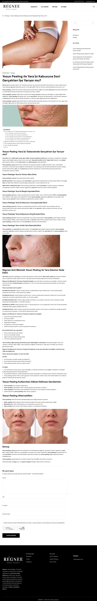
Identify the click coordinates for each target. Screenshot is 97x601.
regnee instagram (26, 462)
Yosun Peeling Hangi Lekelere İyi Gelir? (83, 54)
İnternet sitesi (6, 514)
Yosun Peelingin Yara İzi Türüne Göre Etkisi (16, 133)
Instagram (29, 562)
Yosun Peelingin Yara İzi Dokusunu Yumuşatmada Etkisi (19, 136)
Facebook (28, 556)
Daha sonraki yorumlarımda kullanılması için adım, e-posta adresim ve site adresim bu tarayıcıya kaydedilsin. (34, 523)
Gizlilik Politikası (54, 559)
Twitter (28, 559)
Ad (3, 497)
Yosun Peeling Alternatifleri (11, 145)
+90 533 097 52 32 (79, 1)
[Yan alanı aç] (94, 7)
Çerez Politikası (54, 556)
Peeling (7, 16)
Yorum (4, 478)
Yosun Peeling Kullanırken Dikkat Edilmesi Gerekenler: (17, 143)
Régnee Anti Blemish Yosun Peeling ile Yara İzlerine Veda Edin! (19, 141)
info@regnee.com (90, 1)
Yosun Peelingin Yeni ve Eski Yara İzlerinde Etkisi (17, 139)
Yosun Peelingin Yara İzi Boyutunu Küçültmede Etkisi (18, 138)
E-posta (5, 505)
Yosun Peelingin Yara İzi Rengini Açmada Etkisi (17, 135)
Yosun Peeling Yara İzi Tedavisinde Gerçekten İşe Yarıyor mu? (19, 131)
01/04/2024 (5, 73)
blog (14, 462)
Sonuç (5, 147)
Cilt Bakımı (76, 35)
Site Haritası (53, 562)
